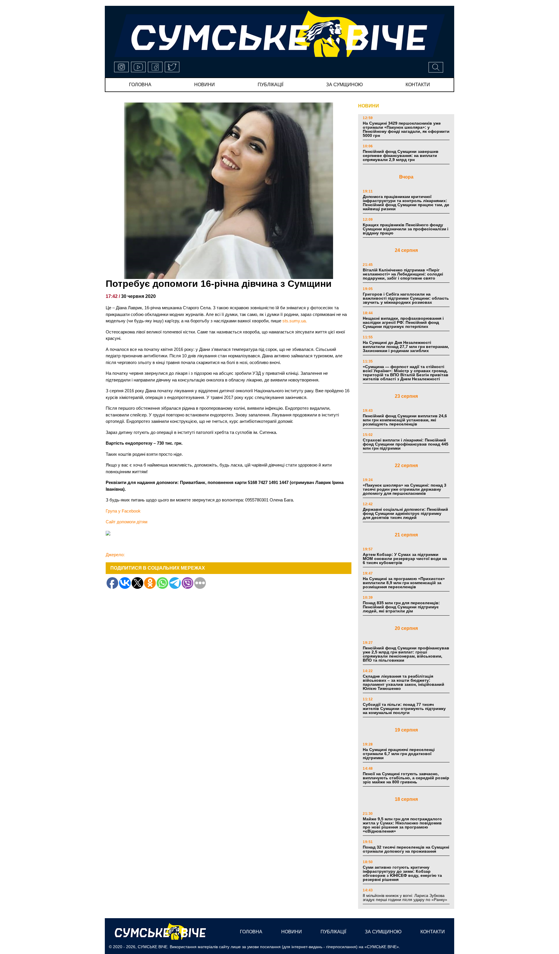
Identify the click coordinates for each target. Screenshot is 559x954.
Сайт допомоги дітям (126, 521)
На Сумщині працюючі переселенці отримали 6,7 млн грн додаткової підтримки (399, 753)
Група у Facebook (123, 510)
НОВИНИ (368, 105)
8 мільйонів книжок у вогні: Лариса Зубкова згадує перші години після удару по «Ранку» (405, 897)
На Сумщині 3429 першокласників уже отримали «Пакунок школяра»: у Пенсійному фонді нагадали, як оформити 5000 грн (406, 129)
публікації (270, 84)
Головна (140, 84)
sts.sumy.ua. (294, 320)
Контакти (418, 84)
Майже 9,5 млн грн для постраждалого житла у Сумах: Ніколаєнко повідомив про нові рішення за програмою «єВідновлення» (402, 825)
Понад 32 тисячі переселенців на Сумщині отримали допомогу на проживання (406, 849)
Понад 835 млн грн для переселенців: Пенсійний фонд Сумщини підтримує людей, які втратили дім (401, 606)
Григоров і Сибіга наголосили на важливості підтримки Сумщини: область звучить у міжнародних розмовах (406, 298)
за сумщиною (344, 84)
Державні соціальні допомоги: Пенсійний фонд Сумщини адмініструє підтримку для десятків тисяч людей (405, 513)
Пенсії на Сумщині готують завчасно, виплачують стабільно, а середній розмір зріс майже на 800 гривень (406, 777)
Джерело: (115, 554)
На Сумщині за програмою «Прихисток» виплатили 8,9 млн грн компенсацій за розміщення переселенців (404, 582)
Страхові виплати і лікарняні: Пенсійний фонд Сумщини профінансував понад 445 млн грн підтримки (405, 444)
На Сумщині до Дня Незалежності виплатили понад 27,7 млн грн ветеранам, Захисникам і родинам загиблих (406, 346)
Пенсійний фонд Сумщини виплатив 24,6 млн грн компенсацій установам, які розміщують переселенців (405, 420)
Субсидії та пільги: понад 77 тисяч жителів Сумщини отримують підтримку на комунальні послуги (404, 708)
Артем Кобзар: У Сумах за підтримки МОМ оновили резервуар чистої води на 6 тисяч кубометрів (405, 558)
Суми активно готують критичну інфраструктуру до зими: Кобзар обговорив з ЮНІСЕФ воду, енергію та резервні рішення (402, 873)
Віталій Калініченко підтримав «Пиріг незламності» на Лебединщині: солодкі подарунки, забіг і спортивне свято (403, 274)
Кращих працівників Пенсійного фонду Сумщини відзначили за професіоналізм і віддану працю (405, 228)
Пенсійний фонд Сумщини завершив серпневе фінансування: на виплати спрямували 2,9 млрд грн (400, 155)
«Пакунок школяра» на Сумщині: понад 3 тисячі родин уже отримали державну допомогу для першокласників (404, 489)
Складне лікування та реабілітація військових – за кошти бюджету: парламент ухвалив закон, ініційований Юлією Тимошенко (403, 682)
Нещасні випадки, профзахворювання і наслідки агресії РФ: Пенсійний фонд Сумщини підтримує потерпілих (403, 322)
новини (204, 84)
